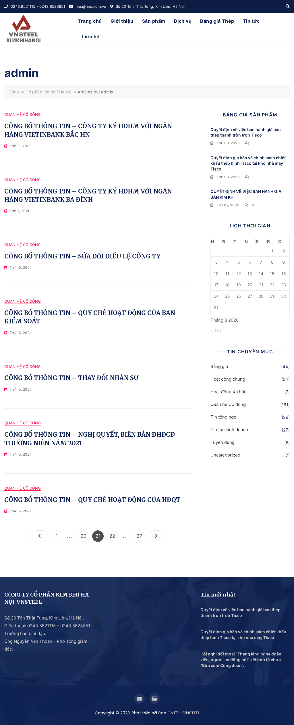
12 (239, 273)
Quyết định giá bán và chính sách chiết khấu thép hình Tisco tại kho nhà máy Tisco (248, 163)
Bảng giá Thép (217, 21)
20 (84, 536)
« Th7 (216, 330)
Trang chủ (90, 21)
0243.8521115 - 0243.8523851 (37, 6)
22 (113, 536)
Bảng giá (219, 366)
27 (140, 536)
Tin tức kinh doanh (229, 429)
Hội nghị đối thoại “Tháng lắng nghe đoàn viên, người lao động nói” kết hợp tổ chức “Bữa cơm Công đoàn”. (240, 659)
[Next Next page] (156, 536)
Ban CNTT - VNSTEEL (179, 713)
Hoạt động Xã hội (227, 391)
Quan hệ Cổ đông (22, 114)
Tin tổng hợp (223, 417)
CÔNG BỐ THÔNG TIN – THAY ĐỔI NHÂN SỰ (71, 378)
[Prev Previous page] (39, 536)
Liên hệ (91, 36)
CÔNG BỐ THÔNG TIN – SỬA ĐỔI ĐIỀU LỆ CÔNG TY (82, 256)
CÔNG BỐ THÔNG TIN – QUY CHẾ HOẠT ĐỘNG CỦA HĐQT (92, 500)
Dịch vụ (183, 21)
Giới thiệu (122, 21)
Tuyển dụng (222, 442)
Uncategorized (225, 455)
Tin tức (251, 21)
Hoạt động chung (227, 379)
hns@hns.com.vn (90, 6)
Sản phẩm (153, 21)
